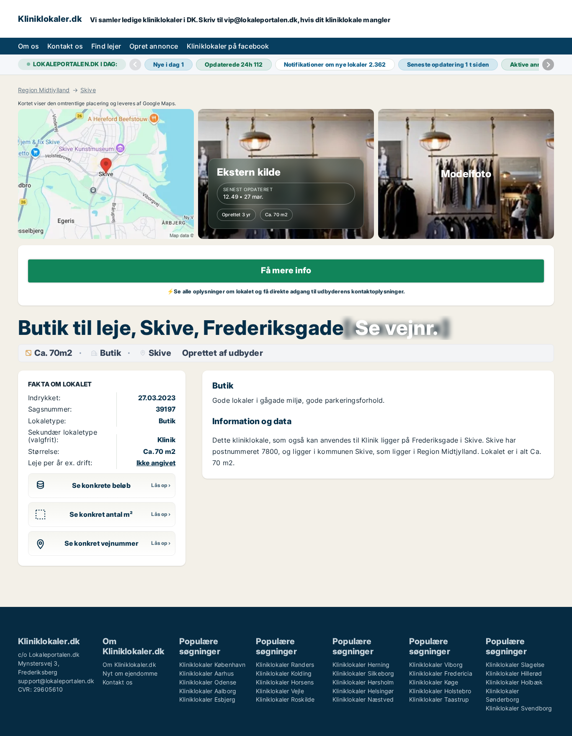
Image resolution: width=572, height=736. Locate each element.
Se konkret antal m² (101, 514)
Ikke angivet (156, 463)
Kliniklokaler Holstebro (440, 691)
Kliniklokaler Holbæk (514, 682)
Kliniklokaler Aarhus (206, 673)
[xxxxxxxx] (396, 328)
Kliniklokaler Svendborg (519, 708)
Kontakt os (65, 46)
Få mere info (286, 270)
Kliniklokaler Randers (285, 664)
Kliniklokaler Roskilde (285, 699)
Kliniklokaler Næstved (363, 699)
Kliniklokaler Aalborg (207, 691)
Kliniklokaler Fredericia (440, 673)
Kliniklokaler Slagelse (515, 664)
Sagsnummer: (50, 409)
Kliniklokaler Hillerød (514, 673)
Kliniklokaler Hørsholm (363, 682)
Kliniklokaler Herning (360, 664)
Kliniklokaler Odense (207, 682)
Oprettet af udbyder (222, 353)
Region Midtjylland (44, 90)
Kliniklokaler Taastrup (439, 699)
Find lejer (106, 46)
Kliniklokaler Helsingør (363, 691)
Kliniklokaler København (212, 664)
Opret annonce (153, 46)
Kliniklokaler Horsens (285, 682)
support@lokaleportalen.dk (56, 680)
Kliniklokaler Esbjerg (207, 699)
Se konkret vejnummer (101, 543)
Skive (88, 90)
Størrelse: (43, 451)
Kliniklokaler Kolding (284, 673)
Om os (28, 46)
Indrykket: (44, 398)
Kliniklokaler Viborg (436, 664)
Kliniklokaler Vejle (280, 691)
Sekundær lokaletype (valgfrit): (62, 436)
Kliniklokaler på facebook (228, 46)
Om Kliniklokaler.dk (129, 664)
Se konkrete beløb (101, 485)
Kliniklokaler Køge (434, 682)
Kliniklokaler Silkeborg (363, 673)
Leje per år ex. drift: (60, 463)
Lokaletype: (47, 421)
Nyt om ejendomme (130, 673)
